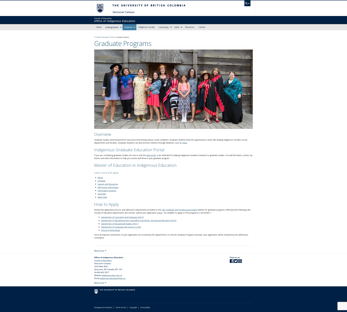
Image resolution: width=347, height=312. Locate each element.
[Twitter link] (236, 262)
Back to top (99, 250)
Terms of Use (120, 307)
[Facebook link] (231, 262)
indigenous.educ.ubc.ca (112, 275)
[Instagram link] (240, 262)
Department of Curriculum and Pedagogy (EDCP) (122, 217)
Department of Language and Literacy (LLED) (121, 227)
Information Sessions (107, 190)
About (100, 177)
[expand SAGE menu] (181, 27)
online (159, 212)
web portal (151, 155)
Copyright (133, 307)
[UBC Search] (247, 3)
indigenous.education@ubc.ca (112, 278)
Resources (189, 27)
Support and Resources (108, 184)
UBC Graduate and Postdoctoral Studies (179, 209)
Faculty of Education (102, 37)
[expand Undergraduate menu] (121, 27)
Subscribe (102, 194)
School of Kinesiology (110, 230)
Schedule (101, 181)
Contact (201, 27)
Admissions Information (108, 187)
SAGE (176, 27)
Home (99, 27)
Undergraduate (111, 27)
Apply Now (102, 197)
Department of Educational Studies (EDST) (119, 223)
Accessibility (145, 307)
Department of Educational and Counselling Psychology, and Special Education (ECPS (138, 220)
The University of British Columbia (100, 8)
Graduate (128, 27)
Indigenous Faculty (146, 27)
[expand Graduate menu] (134, 27)
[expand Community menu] (171, 27)
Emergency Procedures (103, 307)
